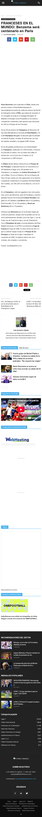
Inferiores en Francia (8, 745)
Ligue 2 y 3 (5, 739)
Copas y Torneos (28, 808)
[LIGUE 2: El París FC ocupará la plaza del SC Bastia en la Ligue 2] (6, 704)
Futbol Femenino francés (10, 742)
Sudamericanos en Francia (10, 735)
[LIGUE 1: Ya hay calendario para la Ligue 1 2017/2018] (6, 694)
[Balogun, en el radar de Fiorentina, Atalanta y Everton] (6, 645)
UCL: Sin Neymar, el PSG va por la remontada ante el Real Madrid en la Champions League (10, 305)
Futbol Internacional (8, 722)
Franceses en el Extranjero (8, 19)
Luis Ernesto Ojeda (10, 34)
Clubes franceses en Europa (10, 732)
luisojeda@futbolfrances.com (26, 779)
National (30, 801)
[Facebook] (15, 793)
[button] (39, 3)
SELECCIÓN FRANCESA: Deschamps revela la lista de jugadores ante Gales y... (27, 683)
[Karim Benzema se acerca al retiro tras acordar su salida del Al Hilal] (6, 369)
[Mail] (21, 793)
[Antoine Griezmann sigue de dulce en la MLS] (6, 379)
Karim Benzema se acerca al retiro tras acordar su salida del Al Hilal (27, 368)
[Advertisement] (21, 9)
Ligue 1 (3, 719)
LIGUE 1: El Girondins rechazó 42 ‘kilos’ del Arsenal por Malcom (33, 304)
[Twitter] (27, 793)
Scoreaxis (14, 590)
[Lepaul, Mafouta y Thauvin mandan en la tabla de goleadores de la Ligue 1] (6, 655)
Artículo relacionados (9, 348)
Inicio (2, 16)
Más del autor (24, 348)
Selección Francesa (7, 729)
